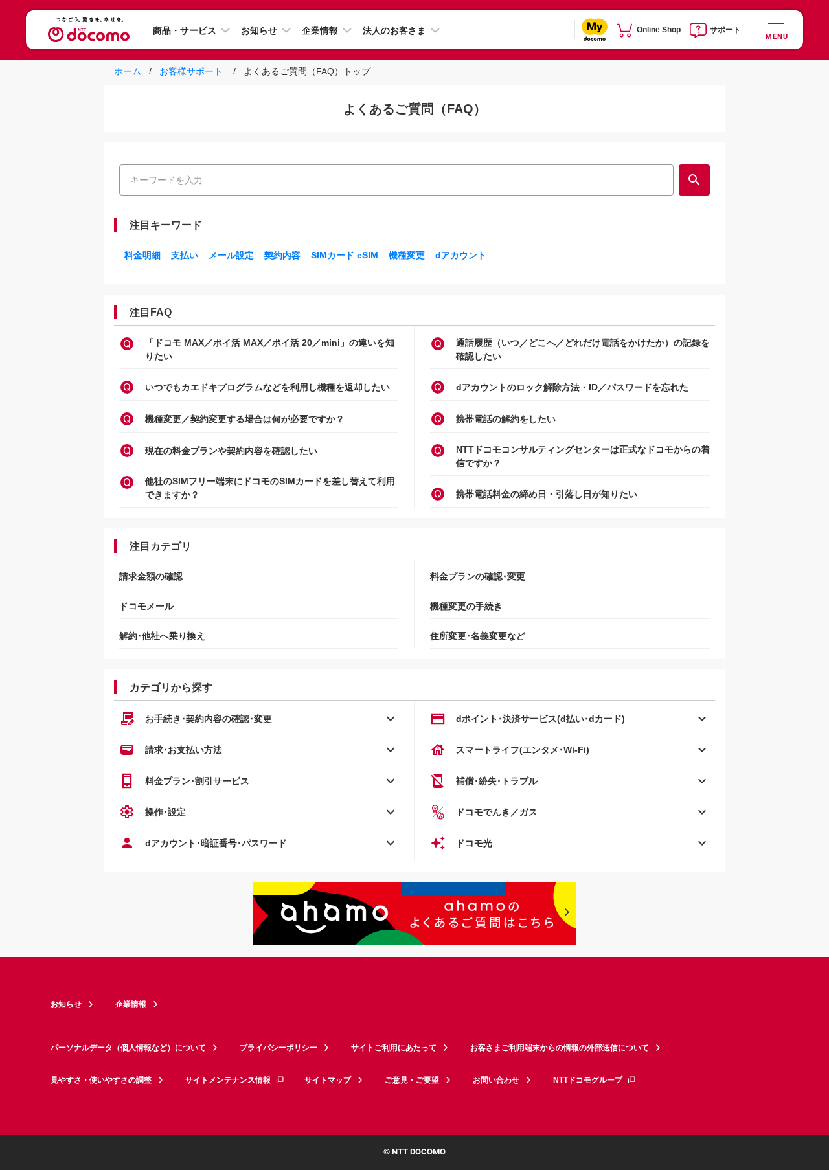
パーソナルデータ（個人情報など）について (128, 1047)
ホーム (129, 71)
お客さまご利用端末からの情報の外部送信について (559, 1047)
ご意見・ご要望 (412, 1080)
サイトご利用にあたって (394, 1047)
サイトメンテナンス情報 (228, 1080)
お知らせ (259, 30)
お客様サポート (190, 71)
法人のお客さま (394, 30)
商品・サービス (184, 30)
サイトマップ (327, 1080)
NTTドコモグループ (587, 1080)
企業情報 (320, 30)
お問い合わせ (496, 1080)
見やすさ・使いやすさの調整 (101, 1080)
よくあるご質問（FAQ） (414, 109)
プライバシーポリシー (278, 1047)
